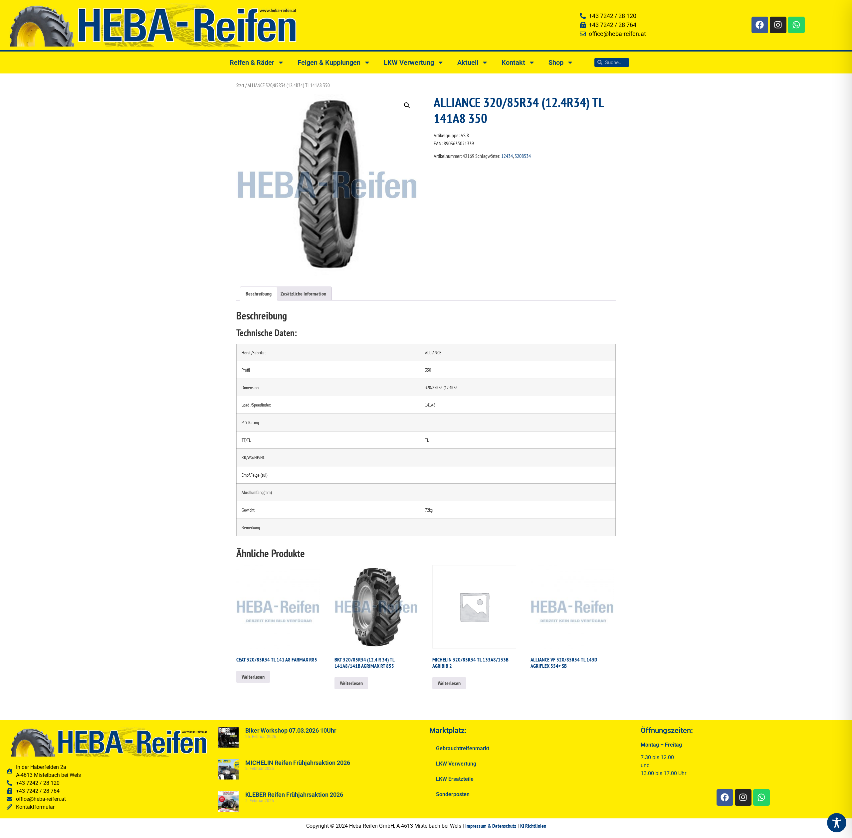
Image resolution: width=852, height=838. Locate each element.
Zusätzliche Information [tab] (303, 293)
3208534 (523, 156)
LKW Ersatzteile (455, 779)
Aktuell (467, 62)
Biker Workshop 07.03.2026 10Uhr (290, 730)
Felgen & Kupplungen (329, 62)
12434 (507, 156)
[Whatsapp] (796, 25)
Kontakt (513, 62)
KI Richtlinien (533, 825)
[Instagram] (778, 25)
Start (240, 85)
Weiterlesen (253, 676)
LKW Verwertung (409, 62)
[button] (407, 105)
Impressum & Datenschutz (490, 825)
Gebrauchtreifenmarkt (462, 748)
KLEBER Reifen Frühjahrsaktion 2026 (294, 794)
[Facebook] (759, 25)
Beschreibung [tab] (259, 293)
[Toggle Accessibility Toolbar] (836, 822)
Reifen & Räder (252, 62)
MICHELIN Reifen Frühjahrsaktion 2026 (297, 762)
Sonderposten (453, 794)
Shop (555, 62)
